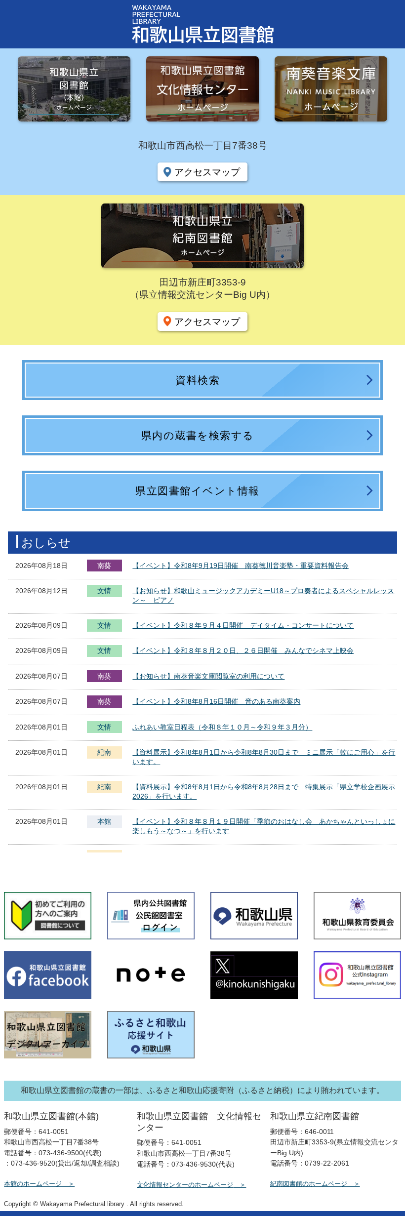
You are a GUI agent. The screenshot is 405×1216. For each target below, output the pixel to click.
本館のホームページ (33, 1183)
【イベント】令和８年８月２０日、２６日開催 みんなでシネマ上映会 (243, 650)
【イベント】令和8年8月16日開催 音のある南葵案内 (216, 701)
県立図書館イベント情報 (197, 490)
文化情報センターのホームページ (185, 1184)
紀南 (104, 752)
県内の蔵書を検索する (197, 435)
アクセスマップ (207, 171)
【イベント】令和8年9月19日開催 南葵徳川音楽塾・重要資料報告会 (240, 565)
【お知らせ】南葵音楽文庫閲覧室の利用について (208, 676)
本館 (104, 821)
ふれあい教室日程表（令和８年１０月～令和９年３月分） (222, 727)
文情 (104, 592)
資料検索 (197, 380)
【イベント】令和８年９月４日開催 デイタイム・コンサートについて (243, 625)
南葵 (104, 565)
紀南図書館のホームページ (308, 1183)
